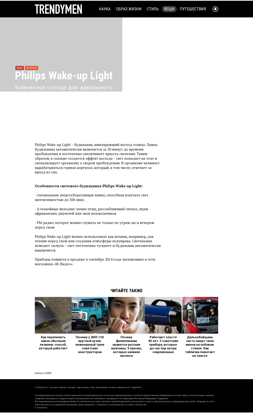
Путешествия (193, 9)
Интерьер (31, 67)
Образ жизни (129, 9)
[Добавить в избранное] (215, 9)
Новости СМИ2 (43, 373)
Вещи (169, 9)
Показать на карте (32, 115)
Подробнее (136, 387)
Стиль (153, 9)
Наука (105, 9)
